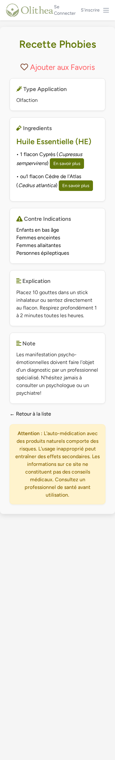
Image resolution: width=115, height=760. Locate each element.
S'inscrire (90, 10)
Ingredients (37, 128)
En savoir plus (66, 163)
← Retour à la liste (30, 414)
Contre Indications (47, 218)
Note (28, 343)
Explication (35, 280)
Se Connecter (65, 10)
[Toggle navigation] (106, 10)
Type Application (44, 89)
